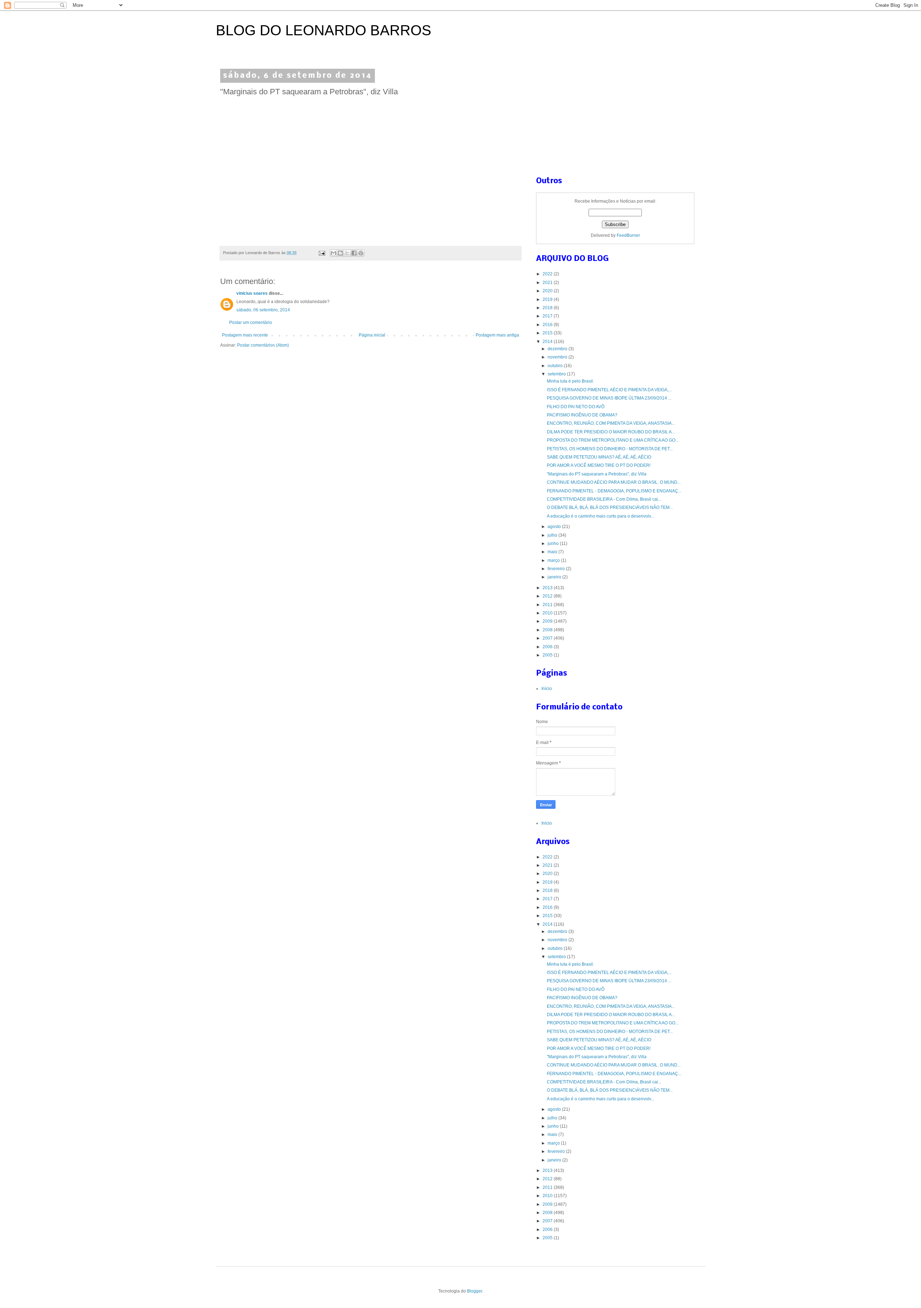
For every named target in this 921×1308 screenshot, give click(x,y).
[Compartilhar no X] (347, 253)
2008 (548, 629)
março (554, 560)
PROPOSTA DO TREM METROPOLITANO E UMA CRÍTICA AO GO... (613, 440)
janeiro (555, 576)
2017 (548, 316)
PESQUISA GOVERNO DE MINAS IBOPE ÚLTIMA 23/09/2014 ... (609, 398)
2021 (548, 282)
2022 (548, 273)
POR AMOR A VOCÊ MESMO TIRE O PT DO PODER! (598, 465)
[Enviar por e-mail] (333, 253)
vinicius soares (252, 293)
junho (554, 543)
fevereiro (557, 568)
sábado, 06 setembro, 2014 (263, 309)
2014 (548, 341)
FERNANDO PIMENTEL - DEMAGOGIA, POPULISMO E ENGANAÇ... (614, 490)
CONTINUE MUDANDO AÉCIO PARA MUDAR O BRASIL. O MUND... (614, 482)
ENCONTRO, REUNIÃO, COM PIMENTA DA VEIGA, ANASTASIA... (611, 423)
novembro (558, 357)
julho (553, 535)
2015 (548, 332)
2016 (548, 324)
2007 (548, 638)
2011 (548, 604)
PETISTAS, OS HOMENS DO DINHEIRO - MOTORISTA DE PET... (610, 448)
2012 (548, 596)
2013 (548, 587)
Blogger (474, 1291)
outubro (556, 365)
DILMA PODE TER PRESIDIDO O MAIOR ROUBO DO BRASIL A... (611, 431)
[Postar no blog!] (340, 253)
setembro (557, 373)
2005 (548, 655)
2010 (548, 612)
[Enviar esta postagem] (321, 253)
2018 (548, 307)
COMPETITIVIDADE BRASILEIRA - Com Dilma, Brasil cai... (604, 499)
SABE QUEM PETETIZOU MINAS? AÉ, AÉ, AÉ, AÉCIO (599, 457)
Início (546, 688)
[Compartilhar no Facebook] (354, 253)
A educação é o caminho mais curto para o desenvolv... (600, 516)
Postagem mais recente (245, 335)
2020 (548, 290)
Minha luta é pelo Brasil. (570, 381)
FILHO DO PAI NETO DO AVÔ (575, 406)
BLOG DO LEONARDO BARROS (323, 30)
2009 (548, 621)
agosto (555, 526)
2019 (548, 299)
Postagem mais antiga (497, 335)
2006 (548, 646)
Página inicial (372, 335)
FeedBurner (628, 235)
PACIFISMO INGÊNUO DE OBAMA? (582, 415)
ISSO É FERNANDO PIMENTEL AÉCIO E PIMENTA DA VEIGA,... (609, 389)
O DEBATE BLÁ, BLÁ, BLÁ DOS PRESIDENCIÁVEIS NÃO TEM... (610, 507)
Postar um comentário (250, 322)
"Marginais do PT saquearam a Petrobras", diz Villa (596, 474)
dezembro (558, 348)
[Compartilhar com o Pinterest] (360, 253)
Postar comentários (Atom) (263, 345)
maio (553, 551)
